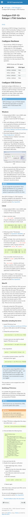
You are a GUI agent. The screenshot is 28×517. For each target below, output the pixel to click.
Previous (6, 502)
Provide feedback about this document (14, 498)
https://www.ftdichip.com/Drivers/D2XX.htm (16, 129)
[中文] (3, 24)
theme (17, 512)
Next (22, 502)
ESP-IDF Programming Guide (15, 2)
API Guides (7, 7)
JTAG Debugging (16, 7)
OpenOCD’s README (17, 233)
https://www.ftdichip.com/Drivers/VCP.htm (15, 326)
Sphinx (9, 512)
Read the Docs (5, 514)
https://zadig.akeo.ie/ (9, 135)
